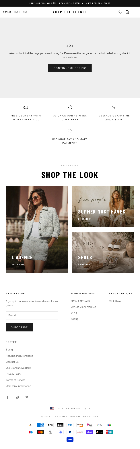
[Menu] (134, 12)
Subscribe (19, 327)
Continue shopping (70, 68)
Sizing (9, 349)
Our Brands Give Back (18, 367)
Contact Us (12, 361)
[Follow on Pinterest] (26, 397)
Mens (17, 11)
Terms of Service (15, 380)
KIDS (74, 313)
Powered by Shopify (84, 416)
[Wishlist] (120, 12)
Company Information (18, 386)
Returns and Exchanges (19, 355)
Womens (7, 11)
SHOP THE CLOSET (70, 12)
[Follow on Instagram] (17, 397)
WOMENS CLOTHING (83, 307)
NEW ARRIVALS (80, 301)
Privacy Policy (13, 374)
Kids (25, 11)
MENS (74, 319)
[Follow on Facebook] (7, 397)
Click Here (115, 301)
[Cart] (127, 12)
